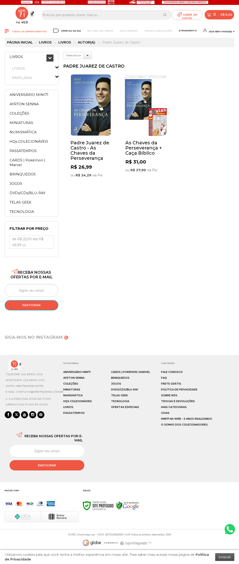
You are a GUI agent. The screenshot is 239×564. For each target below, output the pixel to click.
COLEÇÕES (70, 383)
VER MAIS (92, 184)
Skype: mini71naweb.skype (24, 386)
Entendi (225, 557)
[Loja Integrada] (136, 543)
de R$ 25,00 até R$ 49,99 (28, 242)
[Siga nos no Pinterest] (40, 415)
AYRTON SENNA (73, 377)
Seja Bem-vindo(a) (220, 31)
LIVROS (45, 42)
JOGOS (116, 383)
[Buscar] (164, 14)
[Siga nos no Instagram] (32, 415)
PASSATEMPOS (74, 413)
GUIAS (165, 413)
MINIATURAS (71, 389)
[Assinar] (31, 305)
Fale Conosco (172, 372)
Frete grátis (171, 383)
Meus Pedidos (128, 30)
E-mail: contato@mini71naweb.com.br (34, 391)
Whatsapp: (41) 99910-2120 (25, 380)
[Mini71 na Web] (22, 15)
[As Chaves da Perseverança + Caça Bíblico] (145, 131)
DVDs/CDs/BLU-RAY (124, 389)
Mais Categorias (174, 407)
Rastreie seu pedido (100, 30)
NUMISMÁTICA (73, 395)
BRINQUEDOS (120, 377)
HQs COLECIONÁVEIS (77, 401)
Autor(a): (86, 42)
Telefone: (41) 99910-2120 (24, 374)
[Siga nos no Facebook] (8, 415)
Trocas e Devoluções (158, 30)
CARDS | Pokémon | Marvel (130, 372)
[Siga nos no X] (16, 415)
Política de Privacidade (179, 389)
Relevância (73, 55)
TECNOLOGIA (120, 401)
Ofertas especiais (125, 407)
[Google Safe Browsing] (127, 505)
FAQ (164, 377)
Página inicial (20, 42)
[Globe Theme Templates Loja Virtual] (100, 543)
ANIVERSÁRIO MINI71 (77, 372)
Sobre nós (169, 395)
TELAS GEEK (119, 395)
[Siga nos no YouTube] (24, 415)
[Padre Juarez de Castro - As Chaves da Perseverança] (91, 131)
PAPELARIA (22, 78)
